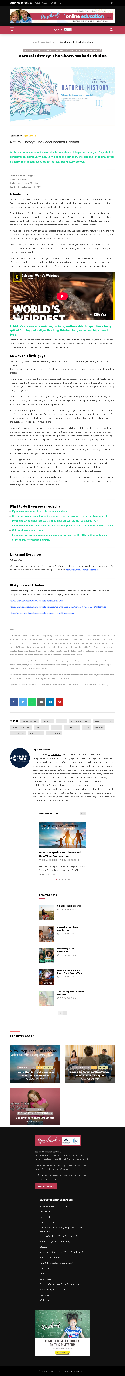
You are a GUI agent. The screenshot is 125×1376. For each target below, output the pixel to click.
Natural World (41, 727)
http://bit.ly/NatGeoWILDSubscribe (82, 569)
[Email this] (41, 702)
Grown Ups (47, 721)
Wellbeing (99, 727)
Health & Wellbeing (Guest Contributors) (35, 1113)
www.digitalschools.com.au (75, 1371)
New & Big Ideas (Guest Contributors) (57, 1262)
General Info (45, 1216)
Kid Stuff (61, 721)
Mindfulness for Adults (80, 721)
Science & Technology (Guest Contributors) (59, 1284)
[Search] (111, 30)
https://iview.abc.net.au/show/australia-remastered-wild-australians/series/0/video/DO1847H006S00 (58, 606)
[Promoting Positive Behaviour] (46, 955)
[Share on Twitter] (23, 702)
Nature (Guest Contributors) (55, 50)
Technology (45, 1294)
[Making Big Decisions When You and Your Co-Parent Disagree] (90, 1064)
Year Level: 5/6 (54, 733)
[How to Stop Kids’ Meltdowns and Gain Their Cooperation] (62, 835)
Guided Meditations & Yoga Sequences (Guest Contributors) (61, 1229)
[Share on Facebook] (14, 702)
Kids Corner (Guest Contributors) (55, 1241)
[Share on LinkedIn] (50, 702)
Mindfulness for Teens (21, 727)
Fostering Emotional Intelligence (67, 929)
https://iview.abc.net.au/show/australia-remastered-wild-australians (42, 613)
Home (34, 42)
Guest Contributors (48, 42)
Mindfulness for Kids (103, 721)
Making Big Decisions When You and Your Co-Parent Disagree (90, 1074)
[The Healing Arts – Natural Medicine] (46, 998)
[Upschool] (62, 29)
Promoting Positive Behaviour (67, 950)
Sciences (56, 727)
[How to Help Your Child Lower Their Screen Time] (46, 977)
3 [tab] (62, 879)
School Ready (46, 1278)
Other (39, 1067)
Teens (86, 727)
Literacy (43, 1246)
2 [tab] (59, 879)
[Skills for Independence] (46, 912)
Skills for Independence (69, 905)
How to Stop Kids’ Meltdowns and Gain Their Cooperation (60, 854)
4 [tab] (65, 879)
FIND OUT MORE (45, 1186)
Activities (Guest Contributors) (54, 1206)
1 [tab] (56, 879)
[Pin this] (59, 702)
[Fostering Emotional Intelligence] (46, 934)
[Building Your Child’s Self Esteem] (35, 1106)
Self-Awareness (72, 727)
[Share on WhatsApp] (32, 702)
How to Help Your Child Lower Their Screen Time (69, 971)
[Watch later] (112, 3)
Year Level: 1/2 (18, 733)
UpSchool (39, 1175)
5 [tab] (69, 879)
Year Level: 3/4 (36, 733)
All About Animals (30, 721)
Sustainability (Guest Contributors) (85, 50)
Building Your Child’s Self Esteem (48, 3)
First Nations (46, 1211)
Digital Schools (29, 135)
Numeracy (44, 1268)
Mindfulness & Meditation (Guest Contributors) (61, 1252)
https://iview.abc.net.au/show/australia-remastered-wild (36, 600)
